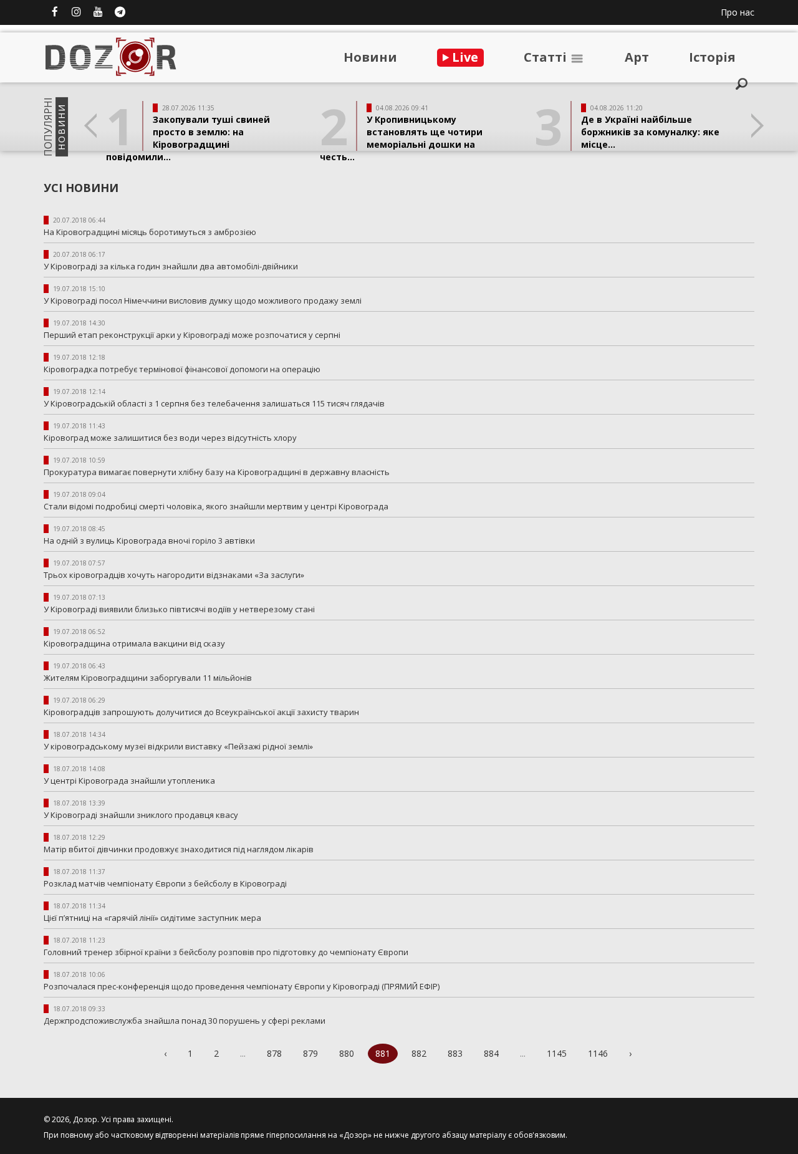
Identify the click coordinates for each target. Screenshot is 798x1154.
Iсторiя (712, 57)
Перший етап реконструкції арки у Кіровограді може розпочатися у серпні (194, 334)
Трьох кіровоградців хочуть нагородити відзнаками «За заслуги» (174, 574)
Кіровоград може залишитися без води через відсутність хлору (170, 437)
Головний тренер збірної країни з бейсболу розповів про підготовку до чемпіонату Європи (226, 952)
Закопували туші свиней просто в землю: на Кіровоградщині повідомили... (188, 138)
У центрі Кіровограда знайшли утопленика (129, 780)
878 (274, 1053)
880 (346, 1053)
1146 (598, 1053)
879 (310, 1053)
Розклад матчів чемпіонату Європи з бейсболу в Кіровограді (165, 883)
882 (418, 1053)
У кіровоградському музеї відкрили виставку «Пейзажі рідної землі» (178, 746)
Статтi (547, 57)
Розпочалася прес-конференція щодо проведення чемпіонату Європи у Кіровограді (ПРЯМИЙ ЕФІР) (242, 986)
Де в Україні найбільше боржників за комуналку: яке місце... (650, 131)
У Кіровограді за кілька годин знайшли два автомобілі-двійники (171, 266)
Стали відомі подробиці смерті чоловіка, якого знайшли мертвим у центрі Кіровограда (218, 506)
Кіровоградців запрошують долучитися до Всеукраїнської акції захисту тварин (201, 712)
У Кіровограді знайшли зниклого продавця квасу (141, 814)
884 (491, 1053)
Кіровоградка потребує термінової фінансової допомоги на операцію (182, 369)
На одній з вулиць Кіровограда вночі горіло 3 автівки (150, 540)
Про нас (737, 12)
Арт (637, 57)
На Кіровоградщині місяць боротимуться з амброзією (150, 232)
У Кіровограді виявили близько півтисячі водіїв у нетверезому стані (179, 609)
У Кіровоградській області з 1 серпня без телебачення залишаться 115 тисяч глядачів (216, 403)
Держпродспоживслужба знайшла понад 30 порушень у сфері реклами (184, 1020)
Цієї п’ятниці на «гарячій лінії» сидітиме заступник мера (154, 917)
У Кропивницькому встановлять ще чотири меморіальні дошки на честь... (401, 138)
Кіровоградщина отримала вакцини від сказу (134, 643)
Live (463, 57)
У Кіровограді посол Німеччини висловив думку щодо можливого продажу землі (204, 300)
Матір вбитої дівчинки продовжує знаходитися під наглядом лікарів (179, 849)
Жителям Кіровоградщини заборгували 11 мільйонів (148, 677)
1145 (557, 1053)
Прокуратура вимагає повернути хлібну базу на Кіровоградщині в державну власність (217, 472)
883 (455, 1053)
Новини (370, 57)
